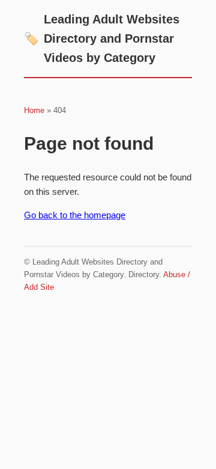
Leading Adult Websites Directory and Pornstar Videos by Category (101, 38)
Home (34, 110)
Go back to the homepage (74, 215)
